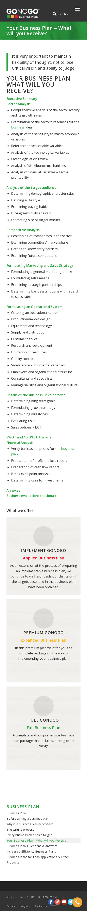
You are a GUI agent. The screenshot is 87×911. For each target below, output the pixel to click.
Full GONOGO (43, 720)
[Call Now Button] (77, 902)
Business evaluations (22, 495)
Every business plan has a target (29, 835)
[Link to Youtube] (64, 902)
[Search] (54, 13)
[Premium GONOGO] (43, 618)
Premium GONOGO (43, 632)
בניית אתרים (49, 896)
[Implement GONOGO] (43, 536)
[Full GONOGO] (43, 706)
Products (12, 862)
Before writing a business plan (27, 818)
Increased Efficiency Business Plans (31, 851)
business (18, 127)
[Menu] (77, 8)
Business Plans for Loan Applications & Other (37, 857)
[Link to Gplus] (57, 902)
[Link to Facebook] (51, 902)
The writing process (20, 829)
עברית (64, 13)
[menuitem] (11, 906)
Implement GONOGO (43, 550)
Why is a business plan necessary (29, 824)
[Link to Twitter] (71, 902)
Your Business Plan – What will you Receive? (39, 30)
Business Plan (16, 813)
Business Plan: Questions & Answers (31, 846)
